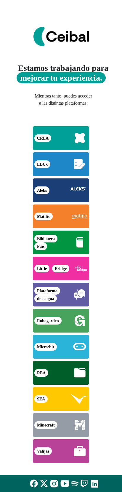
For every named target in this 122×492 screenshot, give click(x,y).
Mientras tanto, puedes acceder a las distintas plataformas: (63, 99)
